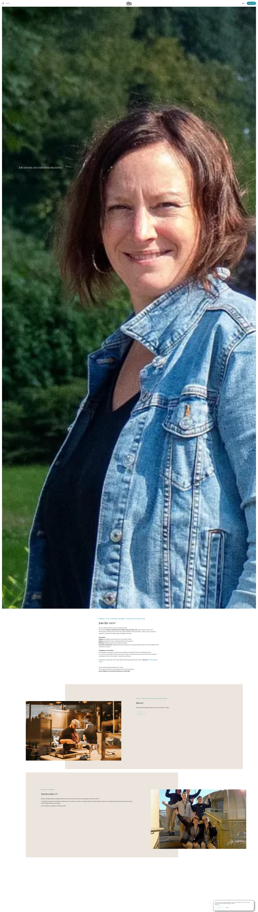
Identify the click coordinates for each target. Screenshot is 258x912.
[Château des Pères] (129, 3)
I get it (219, 907)
